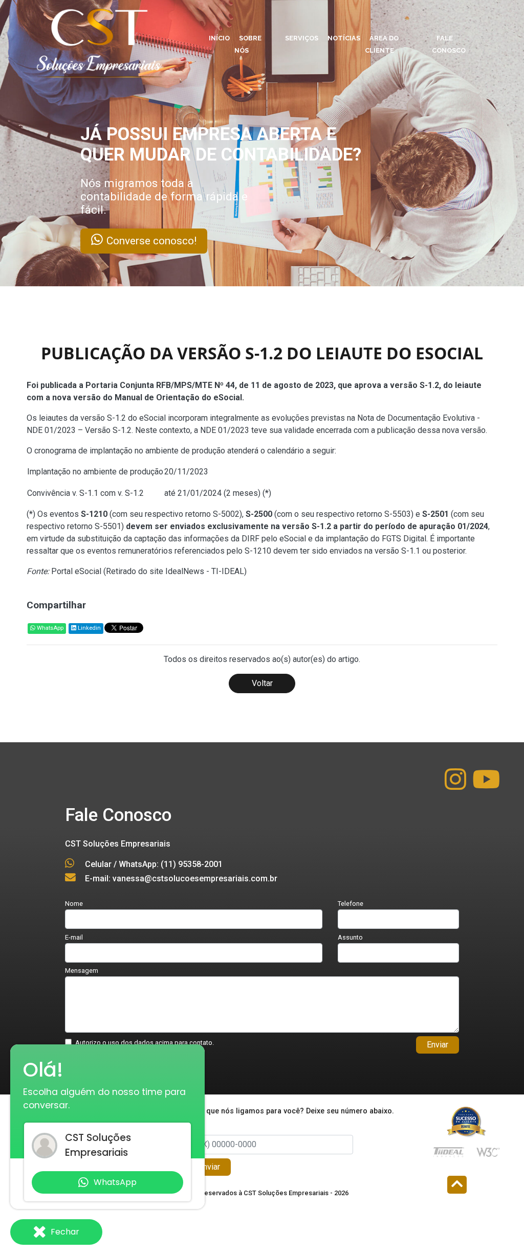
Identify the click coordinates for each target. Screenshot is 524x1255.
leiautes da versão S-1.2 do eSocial (102, 418)
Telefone (350, 903)
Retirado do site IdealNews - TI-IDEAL (175, 571)
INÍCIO (219, 38)
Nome (74, 903)
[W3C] (488, 1151)
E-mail (74, 937)
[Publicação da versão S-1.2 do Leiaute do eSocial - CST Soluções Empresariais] (98, 40)
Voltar (262, 683)
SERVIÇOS (301, 38)
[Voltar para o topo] (457, 1186)
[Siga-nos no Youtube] (486, 785)
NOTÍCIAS (344, 38)
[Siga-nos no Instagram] (456, 785)
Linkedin (88, 628)
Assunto (350, 937)
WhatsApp (49, 628)
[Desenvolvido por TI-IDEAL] (448, 1151)
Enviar (437, 1044)
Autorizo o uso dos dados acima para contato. (144, 1042)
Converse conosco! (203, 241)
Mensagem (81, 970)
